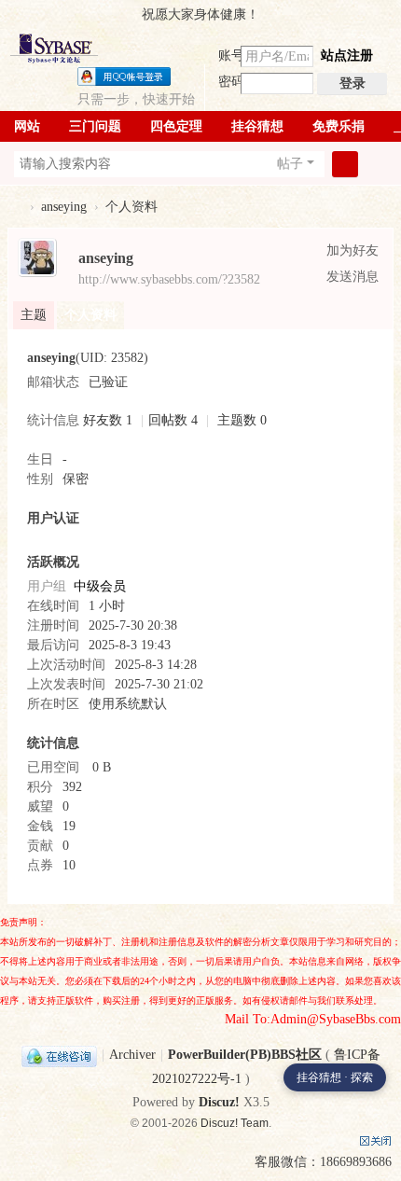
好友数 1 (107, 420)
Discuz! (219, 1102)
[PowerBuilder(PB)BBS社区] (54, 48)
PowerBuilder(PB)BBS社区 (14, 206)
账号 (231, 56)
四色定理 (176, 126)
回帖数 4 (173, 420)
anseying (64, 207)
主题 (34, 315)
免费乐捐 (338, 126)
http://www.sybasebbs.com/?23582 (169, 279)
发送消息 (352, 277)
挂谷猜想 (257, 126)
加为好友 (352, 250)
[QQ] (59, 1055)
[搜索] (345, 164)
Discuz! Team (234, 1123)
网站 (27, 126)
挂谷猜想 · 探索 (335, 1077)
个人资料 (90, 315)
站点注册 (347, 56)
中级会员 (100, 586)
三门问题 (95, 126)
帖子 (290, 164)
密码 (231, 82)
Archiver (132, 1055)
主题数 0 (242, 420)
